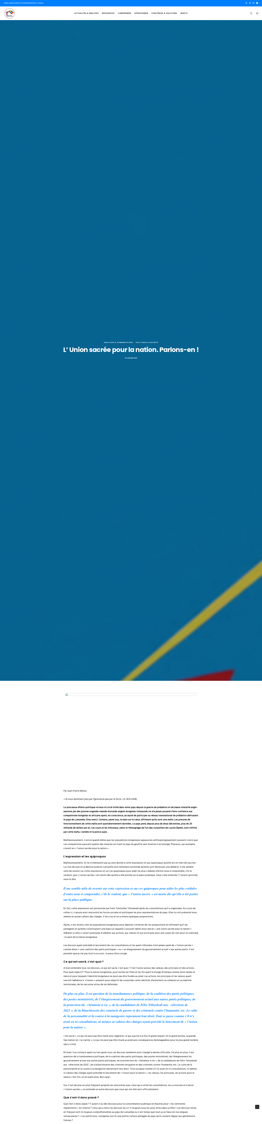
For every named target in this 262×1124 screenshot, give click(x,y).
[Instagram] (253, 3)
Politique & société (147, 342)
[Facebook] (250, 3)
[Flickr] (257, 3)
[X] (246, 3)
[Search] (249, 13)
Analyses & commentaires (118, 342)
